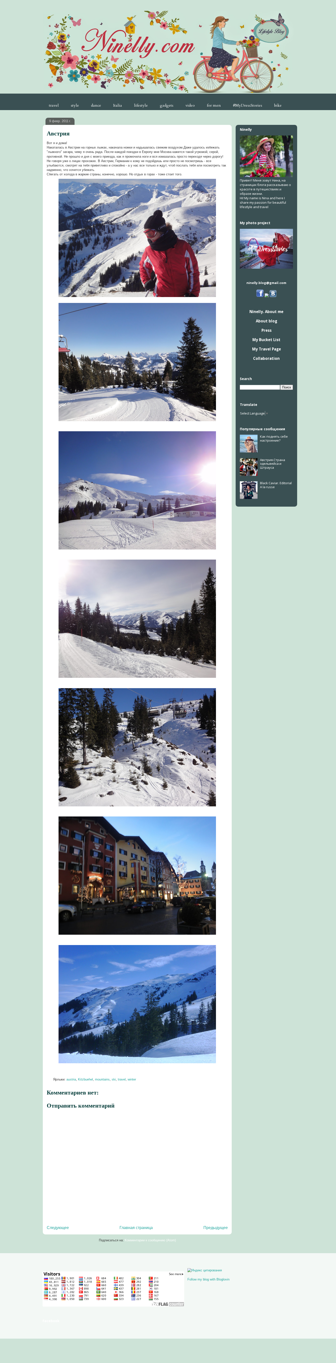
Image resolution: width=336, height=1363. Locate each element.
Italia (117, 105)
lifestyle (141, 105)
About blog (266, 320)
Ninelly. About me (266, 311)
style (75, 105)
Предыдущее (215, 1228)
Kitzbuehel (85, 1079)
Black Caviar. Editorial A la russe (276, 485)
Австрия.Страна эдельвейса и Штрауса (272, 464)
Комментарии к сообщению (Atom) (150, 1240)
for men (214, 105)
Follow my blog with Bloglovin (208, 1279)
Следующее (58, 1228)
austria (71, 1079)
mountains (102, 1079)
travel (54, 105)
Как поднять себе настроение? (274, 438)
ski (114, 1079)
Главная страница (136, 1228)
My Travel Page (266, 349)
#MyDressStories (247, 105)
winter (132, 1079)
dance (96, 105)
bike (278, 105)
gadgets (166, 105)
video (190, 105)
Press (266, 330)
